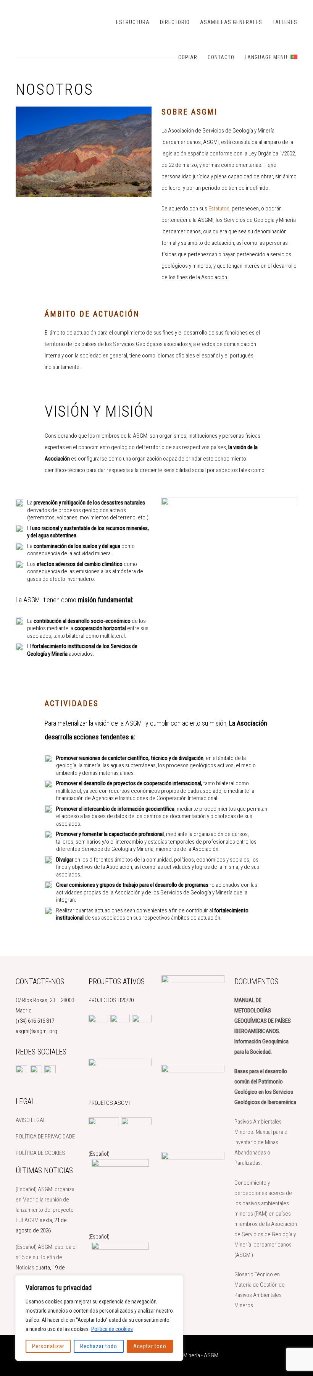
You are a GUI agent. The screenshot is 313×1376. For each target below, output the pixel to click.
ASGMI (54, 21)
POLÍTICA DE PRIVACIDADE (45, 1136)
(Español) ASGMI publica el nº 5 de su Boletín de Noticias (46, 1257)
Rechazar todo (98, 1346)
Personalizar (48, 1346)
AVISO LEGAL (31, 1120)
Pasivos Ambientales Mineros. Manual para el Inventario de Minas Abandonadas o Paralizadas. (261, 1142)
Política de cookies (112, 1329)
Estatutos (218, 208)
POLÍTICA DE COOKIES (40, 1153)
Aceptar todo (149, 1346)
